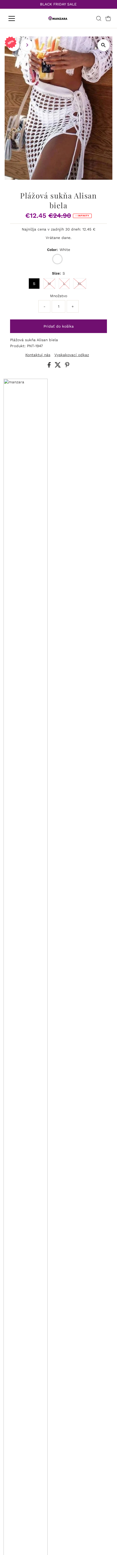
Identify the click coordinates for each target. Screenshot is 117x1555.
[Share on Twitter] (58, 366)
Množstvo (58, 296)
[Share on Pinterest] (67, 366)
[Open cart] (108, 18)
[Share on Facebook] (50, 366)
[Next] (27, 45)
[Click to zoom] (103, 45)
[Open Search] (98, 18)
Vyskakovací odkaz (71, 355)
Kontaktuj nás (37, 355)
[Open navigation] (17, 18)
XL (80, 283)
